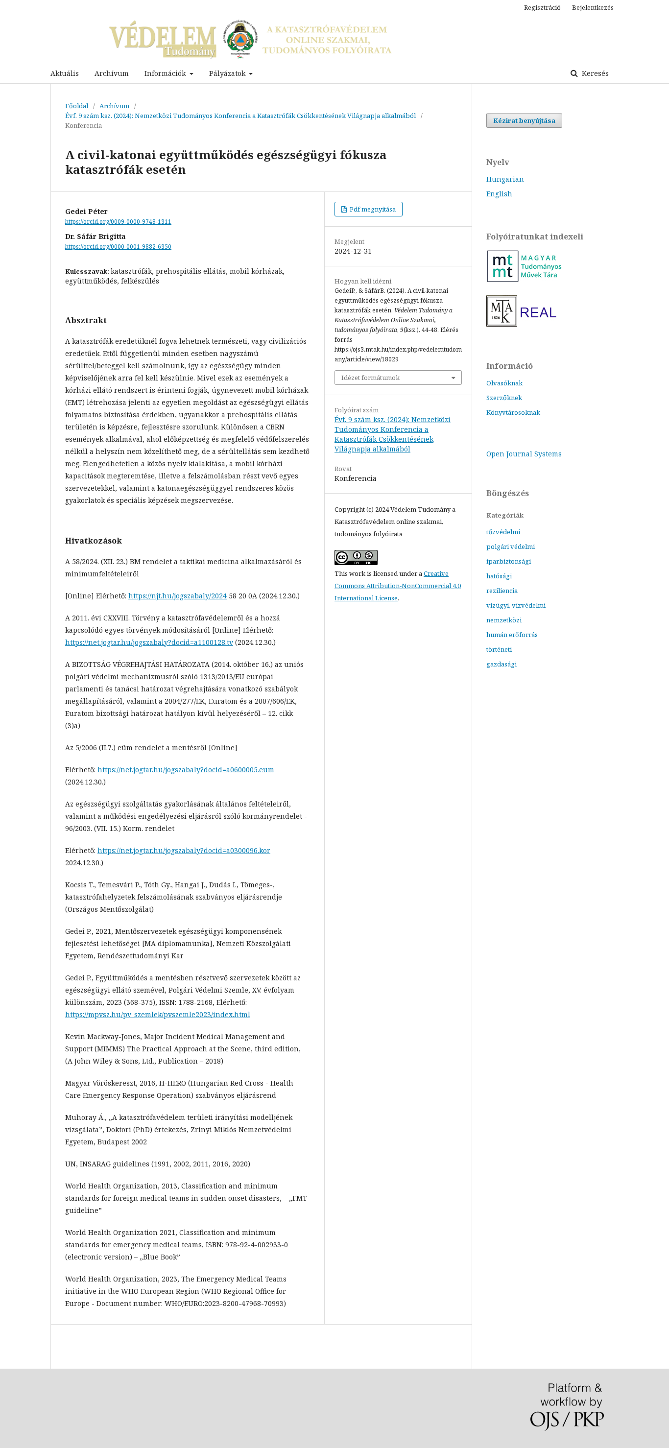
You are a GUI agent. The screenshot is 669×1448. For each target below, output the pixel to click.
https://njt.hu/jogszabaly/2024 (177, 595)
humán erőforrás (512, 634)
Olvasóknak (504, 383)
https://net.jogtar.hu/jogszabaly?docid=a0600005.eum (185, 769)
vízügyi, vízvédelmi (516, 605)
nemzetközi (504, 620)
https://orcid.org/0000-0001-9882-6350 (118, 246)
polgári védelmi (510, 546)
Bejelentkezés (593, 7)
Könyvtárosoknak (513, 412)
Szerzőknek (504, 397)
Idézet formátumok (370, 377)
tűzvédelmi (503, 531)
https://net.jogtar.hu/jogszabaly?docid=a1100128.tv (149, 642)
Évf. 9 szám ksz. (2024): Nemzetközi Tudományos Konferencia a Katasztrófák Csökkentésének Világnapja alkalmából (240, 115)
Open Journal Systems (524, 453)
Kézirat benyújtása (524, 120)
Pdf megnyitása (372, 209)
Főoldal (76, 105)
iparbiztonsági (508, 561)
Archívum (112, 73)
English (499, 193)
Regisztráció (542, 7)
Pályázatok (228, 73)
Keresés (594, 73)
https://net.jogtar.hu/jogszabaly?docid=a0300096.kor (183, 850)
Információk (166, 73)
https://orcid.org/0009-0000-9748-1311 (118, 221)
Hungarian (505, 179)
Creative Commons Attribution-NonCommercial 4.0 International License (397, 585)
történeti (499, 649)
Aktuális (64, 73)
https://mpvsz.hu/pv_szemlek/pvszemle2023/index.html (157, 1014)
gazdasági (501, 664)
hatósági (499, 575)
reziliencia (502, 590)
